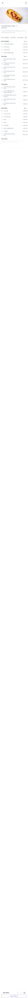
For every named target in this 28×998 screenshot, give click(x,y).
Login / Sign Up (14, 996)
